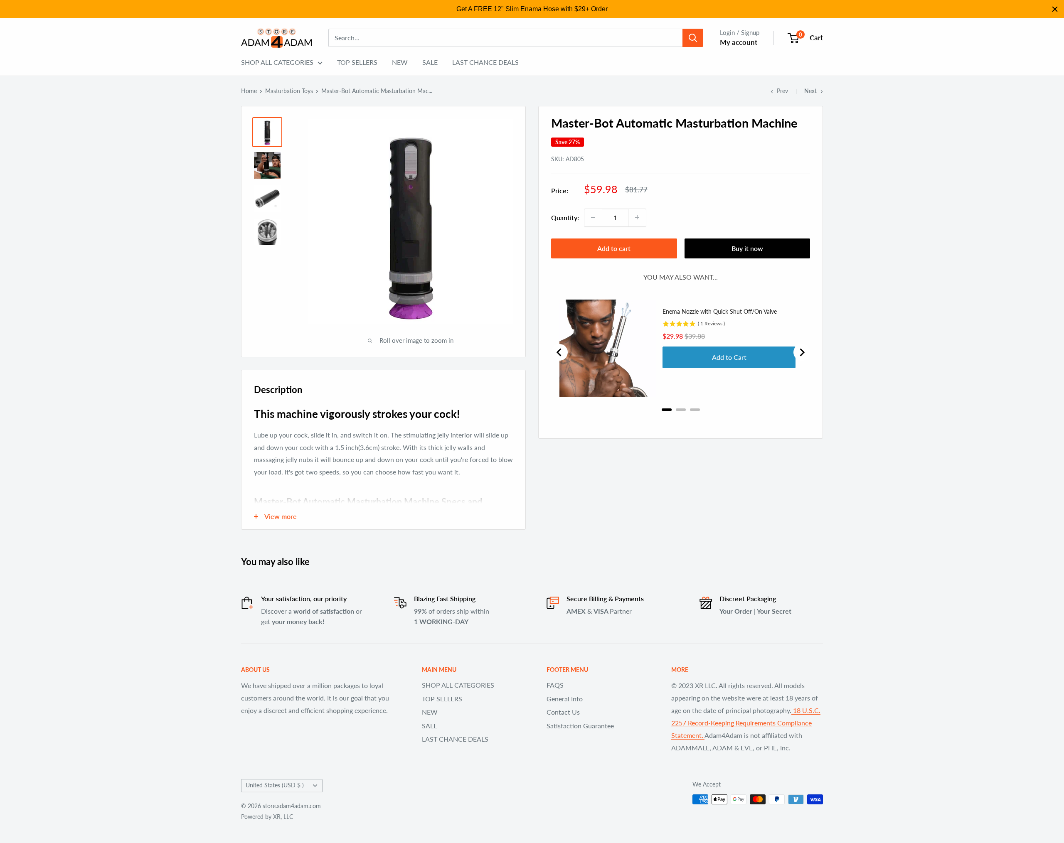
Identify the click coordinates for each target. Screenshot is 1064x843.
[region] (532, 9)
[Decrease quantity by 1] (593, 217)
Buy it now (747, 248)
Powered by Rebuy (681, 420)
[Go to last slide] (559, 352)
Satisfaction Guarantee (580, 726)
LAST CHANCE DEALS (485, 62)
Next (810, 90)
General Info (565, 699)
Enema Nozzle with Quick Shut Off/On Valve (720, 311)
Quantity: (565, 217)
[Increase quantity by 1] (637, 217)
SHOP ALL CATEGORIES (277, 62)
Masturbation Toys (289, 90)
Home (249, 90)
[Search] (692, 38)
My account (738, 42)
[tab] (667, 409)
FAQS (555, 685)
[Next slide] (801, 352)
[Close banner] (1055, 9)
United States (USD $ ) (275, 785)
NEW (400, 62)
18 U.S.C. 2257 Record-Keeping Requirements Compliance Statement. (745, 722)
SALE (430, 62)
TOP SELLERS (357, 62)
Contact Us (563, 712)
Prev (782, 90)
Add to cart (614, 248)
